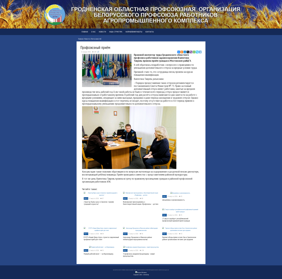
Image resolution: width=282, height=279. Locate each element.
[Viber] (191, 52)
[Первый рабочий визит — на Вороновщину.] (101, 247)
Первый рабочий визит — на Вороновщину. (99, 254)
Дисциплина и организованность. (173, 200)
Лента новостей (96, 39)
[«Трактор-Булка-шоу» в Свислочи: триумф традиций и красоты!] (102, 194)
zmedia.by (146, 275)
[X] (188, 52)
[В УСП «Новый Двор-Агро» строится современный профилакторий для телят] (102, 229)
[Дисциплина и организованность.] (180, 193)
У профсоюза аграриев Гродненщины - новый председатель (139, 255)
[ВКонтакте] (178, 52)
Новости (102, 31)
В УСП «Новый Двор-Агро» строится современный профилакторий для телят (101, 238)
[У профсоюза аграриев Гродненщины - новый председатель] (141, 247)
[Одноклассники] (181, 52)
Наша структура (115, 31)
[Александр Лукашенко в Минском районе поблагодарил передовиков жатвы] (141, 229)
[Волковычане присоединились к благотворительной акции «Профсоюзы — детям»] (141, 194)
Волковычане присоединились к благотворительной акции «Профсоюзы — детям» (140, 203)
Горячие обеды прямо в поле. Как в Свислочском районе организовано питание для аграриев (179, 238)
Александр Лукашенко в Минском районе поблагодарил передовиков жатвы (137, 238)
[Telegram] (200, 52)
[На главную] (141, 14)
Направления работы (134, 31)
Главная (85, 31)
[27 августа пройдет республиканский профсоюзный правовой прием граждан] (180, 210)
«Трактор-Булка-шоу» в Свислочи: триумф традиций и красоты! (99, 203)
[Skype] (197, 52)
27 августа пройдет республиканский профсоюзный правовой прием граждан (176, 219)
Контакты (150, 31)
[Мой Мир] (185, 52)
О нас (93, 31)
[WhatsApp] (194, 52)
